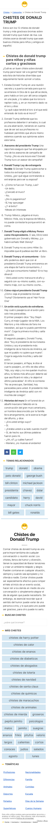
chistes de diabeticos (24, 658)
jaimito (22, 728)
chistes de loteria (24, 672)
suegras (38, 728)
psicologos (36, 721)
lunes (35, 756)
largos (8, 742)
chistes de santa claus (23, 686)
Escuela (29, 794)
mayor (11, 505)
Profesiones (9, 772)
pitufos (28, 735)
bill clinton (11, 483)
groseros (38, 714)
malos (8, 728)
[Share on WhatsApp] (13, 452)
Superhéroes (9, 808)
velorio (40, 735)
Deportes (8, 794)
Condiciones (26, 822)
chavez (27, 490)
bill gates (13, 512)
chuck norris (32, 505)
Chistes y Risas (42, 820)
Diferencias (9, 779)
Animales (7, 786)
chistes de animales (24, 707)
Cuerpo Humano (33, 808)
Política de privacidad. (25, 818)
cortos (39, 742)
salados (39, 749)
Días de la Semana (34, 801)
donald (23, 468)
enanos (7, 735)
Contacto (15, 822)
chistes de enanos (24, 651)
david (39, 497)
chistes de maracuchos (24, 700)
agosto (13, 756)
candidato (11, 497)
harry (26, 497)
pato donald (13, 475)
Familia (28, 779)
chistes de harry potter (24, 637)
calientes (24, 742)
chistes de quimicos (24, 693)
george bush (34, 475)
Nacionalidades (33, 772)
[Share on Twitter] (20, 452)
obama (38, 468)
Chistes (6, 12)
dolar (40, 490)
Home (7, 822)
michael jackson (33, 483)
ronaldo (35, 512)
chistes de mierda (15, 714)
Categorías (17, 12)
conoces (9, 749)
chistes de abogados (23, 665)
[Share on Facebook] (7, 452)
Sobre (35, 822)
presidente (11, 490)
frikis (18, 735)
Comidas (29, 786)
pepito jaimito (13, 721)
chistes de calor (24, 644)
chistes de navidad (24, 679)
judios (24, 749)
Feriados (7, 801)
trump (9, 468)
